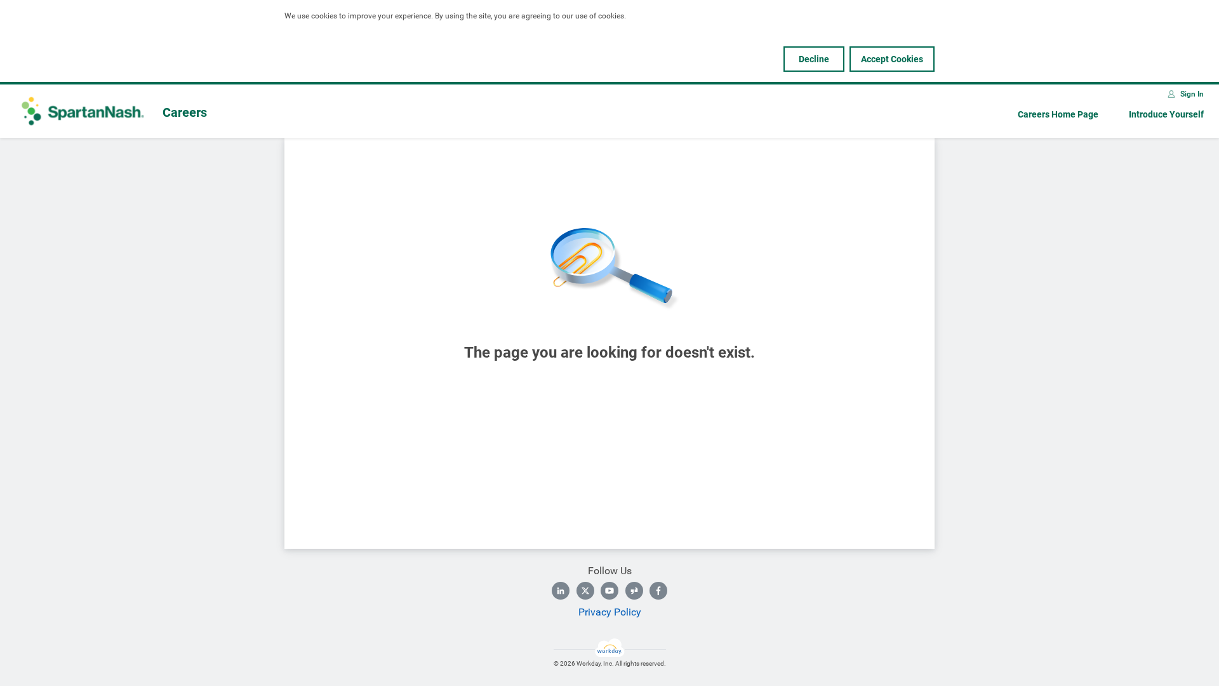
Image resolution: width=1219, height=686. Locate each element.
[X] (585, 591)
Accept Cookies (892, 59)
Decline (814, 59)
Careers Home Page (1058, 114)
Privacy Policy (609, 612)
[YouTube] (609, 591)
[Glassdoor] (634, 591)
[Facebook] (658, 591)
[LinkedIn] (561, 591)
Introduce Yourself (1166, 114)
